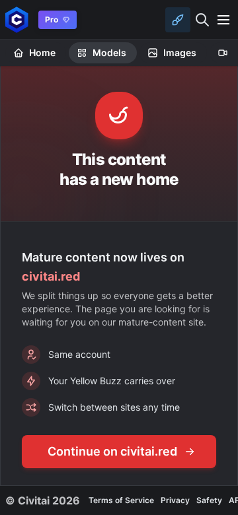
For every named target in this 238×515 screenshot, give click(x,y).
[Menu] (223, 20)
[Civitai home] (17, 19)
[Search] (202, 20)
